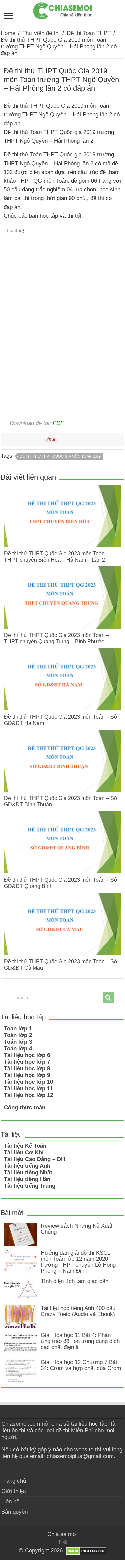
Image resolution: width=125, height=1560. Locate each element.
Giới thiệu (13, 1491)
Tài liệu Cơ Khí (24, 1152)
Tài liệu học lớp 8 (27, 1068)
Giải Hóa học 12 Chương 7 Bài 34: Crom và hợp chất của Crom (81, 1365)
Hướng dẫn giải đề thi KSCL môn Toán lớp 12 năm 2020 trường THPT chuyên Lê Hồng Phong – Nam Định (78, 1262)
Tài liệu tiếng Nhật (28, 1172)
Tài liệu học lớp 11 (28, 1088)
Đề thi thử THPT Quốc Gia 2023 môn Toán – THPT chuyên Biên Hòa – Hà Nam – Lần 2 (56, 556)
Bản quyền (14, 1512)
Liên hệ (10, 1501)
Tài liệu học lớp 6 (27, 1055)
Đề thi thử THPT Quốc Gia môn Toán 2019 (60, 456)
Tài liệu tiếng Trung (29, 1186)
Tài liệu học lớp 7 (27, 1062)
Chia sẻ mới (62, 1534)
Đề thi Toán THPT (89, 33)
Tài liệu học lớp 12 (28, 1095)
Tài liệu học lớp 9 (27, 1075)
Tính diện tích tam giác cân (74, 1281)
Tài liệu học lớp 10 (28, 1082)
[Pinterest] (65, 1542)
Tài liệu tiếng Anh (27, 1166)
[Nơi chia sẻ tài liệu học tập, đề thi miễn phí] (62, 10)
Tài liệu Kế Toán (25, 1146)
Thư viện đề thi (41, 33)
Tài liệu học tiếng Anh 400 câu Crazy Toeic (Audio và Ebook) (78, 1311)
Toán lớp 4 (18, 1048)
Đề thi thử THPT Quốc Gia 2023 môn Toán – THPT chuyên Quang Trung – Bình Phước (56, 638)
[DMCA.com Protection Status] (86, 1551)
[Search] (108, 997)
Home (8, 33)
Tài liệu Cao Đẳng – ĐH (34, 1159)
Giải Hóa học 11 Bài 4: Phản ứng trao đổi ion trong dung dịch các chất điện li (80, 1341)
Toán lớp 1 (18, 1028)
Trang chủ (13, 1481)
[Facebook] (59, 1542)
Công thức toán (24, 1107)
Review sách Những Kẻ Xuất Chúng (76, 1229)
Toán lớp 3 (18, 1042)
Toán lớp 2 (18, 1035)
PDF (58, 423)
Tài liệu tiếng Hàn (27, 1179)
